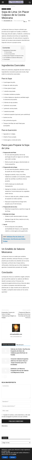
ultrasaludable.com (8, 20)
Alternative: (5, 426)
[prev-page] (3, 377)
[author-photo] (16, 332)
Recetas (13, 6)
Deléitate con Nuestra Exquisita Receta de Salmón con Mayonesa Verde (19, 370)
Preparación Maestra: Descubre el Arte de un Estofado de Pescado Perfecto (24, 315)
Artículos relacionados (8, 344)
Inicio (3, 6)
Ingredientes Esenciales (10, 50)
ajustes (14, 454)
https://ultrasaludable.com (16, 336)
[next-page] (5, 377)
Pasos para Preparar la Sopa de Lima (13, 55)
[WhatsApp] (14, 24)
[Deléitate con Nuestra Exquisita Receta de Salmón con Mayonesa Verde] (6, 370)
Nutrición (8, 6)
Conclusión (7, 59)
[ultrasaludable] (16, 2)
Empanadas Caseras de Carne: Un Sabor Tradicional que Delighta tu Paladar (9, 315)
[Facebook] (3, 24)
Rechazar (13, 457)
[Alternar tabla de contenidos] (21, 48)
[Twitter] (7, 24)
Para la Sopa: (9, 52)
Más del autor (20, 344)
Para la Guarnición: (10, 53)
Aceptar (5, 457)
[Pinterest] (10, 24)
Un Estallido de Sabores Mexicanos (13, 57)
